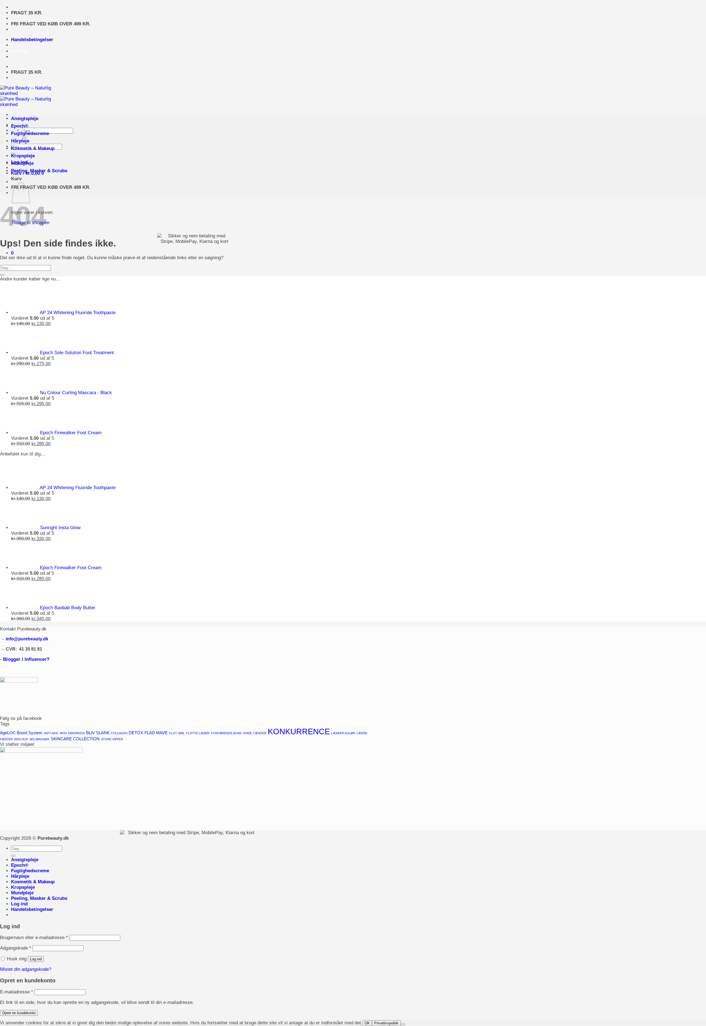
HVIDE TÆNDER (254, 733)
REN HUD (21, 739)
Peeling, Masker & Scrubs (39, 170)
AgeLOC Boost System (21, 733)
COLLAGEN (119, 733)
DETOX (136, 733)
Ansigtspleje (24, 118)
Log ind (36, 959)
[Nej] (403, 1024)
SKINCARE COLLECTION (75, 739)
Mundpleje (22, 163)
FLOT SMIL (177, 733)
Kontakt (19, 51)
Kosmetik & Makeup (33, 148)
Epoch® (19, 126)
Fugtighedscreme (30, 133)
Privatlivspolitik (386, 1023)
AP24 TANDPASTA (72, 733)
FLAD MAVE (156, 733)
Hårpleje (20, 141)
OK (367, 1023)
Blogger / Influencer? (26, 659)
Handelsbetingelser (32, 39)
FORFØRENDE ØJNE (226, 733)
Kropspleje (23, 155)
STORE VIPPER (112, 739)
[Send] (2, 275)
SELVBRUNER (39, 739)
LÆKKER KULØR (343, 733)
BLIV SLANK (97, 733)
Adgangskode (15, 948)
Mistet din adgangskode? (25, 969)
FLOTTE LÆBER (198, 733)
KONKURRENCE (299, 731)
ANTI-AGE (51, 733)
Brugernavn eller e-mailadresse (34, 937)
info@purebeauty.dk (27, 639)
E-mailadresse (16, 992)
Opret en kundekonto (19, 1013)
